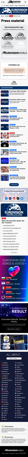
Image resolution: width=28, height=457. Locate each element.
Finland (5, 397)
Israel (5, 415)
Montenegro (20, 373)
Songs (16, 5)
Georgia (5, 402)
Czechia (5, 391)
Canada (5, 384)
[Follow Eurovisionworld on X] (10, 198)
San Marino (19, 393)
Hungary (5, 408)
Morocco (19, 376)
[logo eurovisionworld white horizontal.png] (14, 56)
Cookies (17, 453)
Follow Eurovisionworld (14, 191)
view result (14, 252)
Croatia (5, 387)
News (7, 5)
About (2, 16)
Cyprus (5, 389)
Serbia (18, 395)
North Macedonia (21, 380)
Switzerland (19, 408)
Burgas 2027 (22, 5)
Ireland (5, 413)
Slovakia (18, 400)
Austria (5, 371)
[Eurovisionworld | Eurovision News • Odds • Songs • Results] (14, 2)
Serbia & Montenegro (21, 397)
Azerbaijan (6, 373)
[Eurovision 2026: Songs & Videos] (14, 271)
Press (11, 16)
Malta (18, 367)
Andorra (5, 365)
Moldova (19, 369)
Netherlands (20, 378)
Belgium (5, 378)
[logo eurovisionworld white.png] (20, 45)
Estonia (5, 395)
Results (12, 5)
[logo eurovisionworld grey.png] (8, 45)
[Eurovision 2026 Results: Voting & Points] (14, 310)
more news (14, 184)
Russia (18, 391)
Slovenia (18, 402)
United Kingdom (21, 415)
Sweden (18, 406)
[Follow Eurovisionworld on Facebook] (2, 2)
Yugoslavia (19, 417)
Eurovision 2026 (13, 262)
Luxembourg (20, 365)
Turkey (18, 410)
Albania (5, 363)
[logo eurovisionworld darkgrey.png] (20, 36)
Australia (5, 369)
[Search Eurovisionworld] (2, 6)
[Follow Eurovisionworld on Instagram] (4, 2)
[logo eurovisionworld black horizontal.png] (14, 52)
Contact (7, 16)
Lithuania (19, 363)
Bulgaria (5, 382)
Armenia (5, 367)
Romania (19, 389)
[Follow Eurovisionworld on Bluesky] (21, 198)
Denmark (5, 393)
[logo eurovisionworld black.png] (8, 36)
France (5, 400)
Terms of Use (17, 16)
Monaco (18, 371)
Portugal (19, 387)
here (24, 75)
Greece (5, 406)
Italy (4, 417)
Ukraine (18, 413)
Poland (18, 384)
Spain (18, 404)
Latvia (5, 419)
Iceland (5, 410)
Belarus (5, 376)
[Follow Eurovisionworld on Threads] (18, 198)
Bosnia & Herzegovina (8, 380)
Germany (6, 404)
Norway (18, 382)
